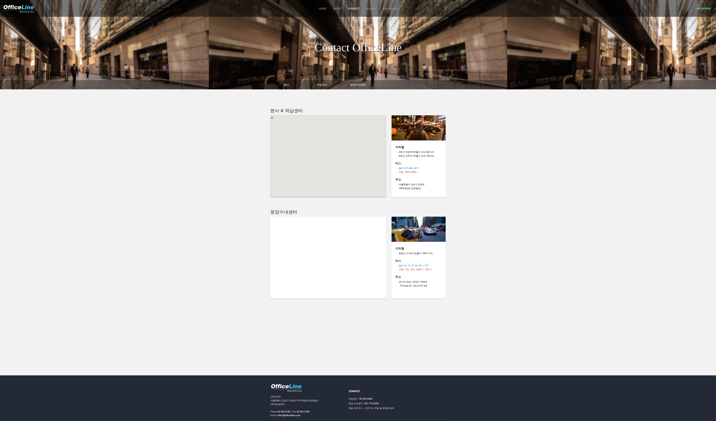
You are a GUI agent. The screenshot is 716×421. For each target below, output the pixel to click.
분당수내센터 (390, 8)
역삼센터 (371, 8)
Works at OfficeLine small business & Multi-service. (287, 387)
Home (322, 8)
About (337, 8)
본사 (286, 84)
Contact (353, 8)
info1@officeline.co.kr (289, 415)
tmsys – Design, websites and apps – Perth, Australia (20, 8)
